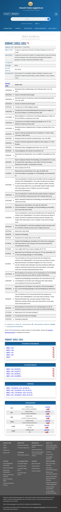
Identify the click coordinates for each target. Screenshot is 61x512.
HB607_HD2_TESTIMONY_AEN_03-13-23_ (19, 392)
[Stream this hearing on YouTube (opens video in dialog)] (47, 409)
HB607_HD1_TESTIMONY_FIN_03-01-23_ (19, 390)
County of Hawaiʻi (36, 471)
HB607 (8, 357)
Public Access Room (37, 449)
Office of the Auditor (8, 468)
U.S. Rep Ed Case (21, 466)
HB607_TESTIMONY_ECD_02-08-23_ (18, 388)
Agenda (47, 407)
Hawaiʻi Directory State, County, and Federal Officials (38, 453)
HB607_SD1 (9, 352)
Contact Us (49, 452)
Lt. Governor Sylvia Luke (23, 447)
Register (15, 14)
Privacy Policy (49, 454)
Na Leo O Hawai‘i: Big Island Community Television (51, 478)
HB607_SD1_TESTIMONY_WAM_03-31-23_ (19, 395)
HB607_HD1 (10, 355)
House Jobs (6, 450)
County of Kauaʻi (36, 468)
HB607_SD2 (10, 348)
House (4, 445)
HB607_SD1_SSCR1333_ (13, 374)
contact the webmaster (39, 507)
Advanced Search (27, 23)
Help (38, 23)
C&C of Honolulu (36, 463)
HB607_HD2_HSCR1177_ (14, 371)
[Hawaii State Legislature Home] (30, 4)
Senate (5, 447)
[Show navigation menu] (56, 14)
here (14, 504)
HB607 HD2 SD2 (15, 43)
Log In (7, 14)
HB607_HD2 (10, 350)
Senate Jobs (6, 452)
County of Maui (35, 466)
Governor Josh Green (23, 445)
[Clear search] (46, 19)
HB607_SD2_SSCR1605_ (14, 376)
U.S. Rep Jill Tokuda (22, 463)
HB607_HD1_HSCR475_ (13, 369)
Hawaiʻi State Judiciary (23, 455)
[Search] (48, 19)
